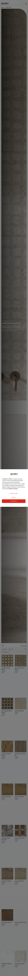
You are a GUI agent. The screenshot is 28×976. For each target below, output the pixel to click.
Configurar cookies (14, 493)
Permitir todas (14, 501)
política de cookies (13, 488)
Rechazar (14, 497)
